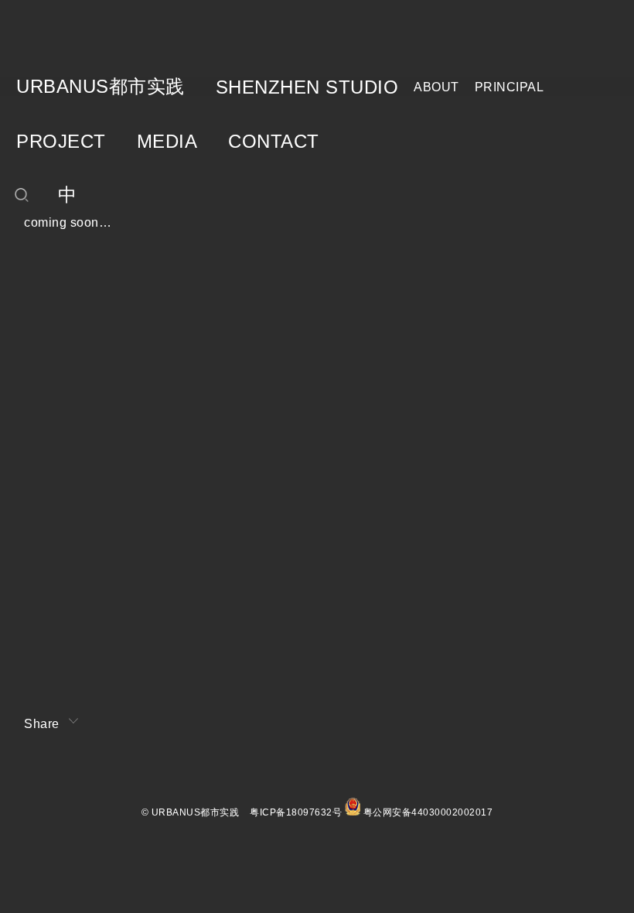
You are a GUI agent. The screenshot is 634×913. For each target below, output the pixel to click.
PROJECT (61, 142)
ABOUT (436, 87)
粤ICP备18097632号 (296, 812)
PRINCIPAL (509, 87)
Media (167, 142)
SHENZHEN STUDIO (307, 87)
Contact (273, 142)
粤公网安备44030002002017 (428, 812)
